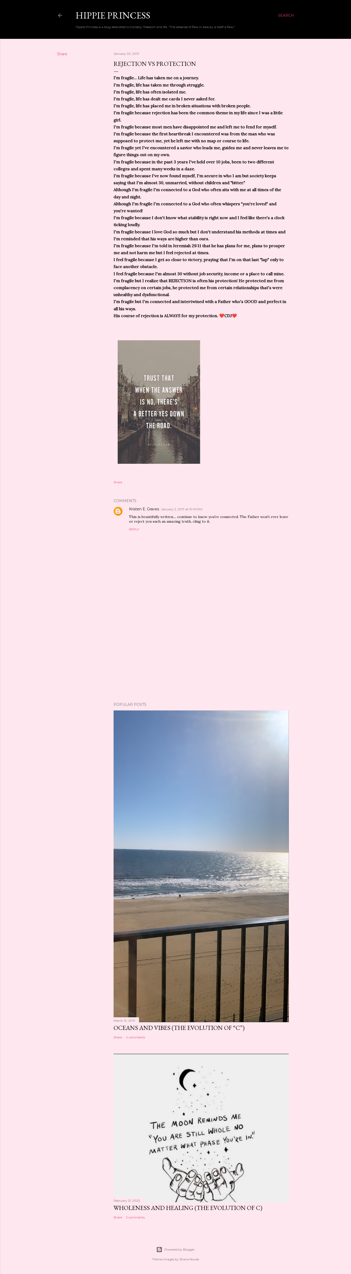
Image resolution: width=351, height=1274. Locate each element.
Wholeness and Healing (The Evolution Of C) (188, 1208)
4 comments (135, 1037)
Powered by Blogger (179, 1249)
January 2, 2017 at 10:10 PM (181, 509)
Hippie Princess (113, 15)
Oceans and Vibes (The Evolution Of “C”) (179, 1028)
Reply (134, 529)
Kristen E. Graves (144, 509)
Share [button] (62, 54)
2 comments (135, 1217)
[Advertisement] (201, 653)
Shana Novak (189, 1259)
